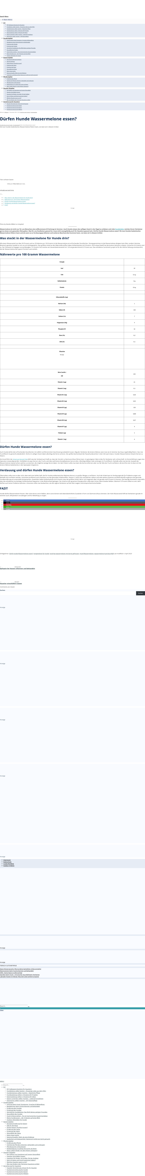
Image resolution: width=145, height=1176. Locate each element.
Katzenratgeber (8, 57)
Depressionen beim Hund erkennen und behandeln (17, 971)
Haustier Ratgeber (8, 88)
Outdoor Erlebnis (8, 866)
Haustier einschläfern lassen (13, 92)
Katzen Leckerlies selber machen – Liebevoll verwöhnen (20, 34)
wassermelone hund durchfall (104, 554)
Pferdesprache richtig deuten (13, 82)
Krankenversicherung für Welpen (14, 109)
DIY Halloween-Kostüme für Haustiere (15, 25)
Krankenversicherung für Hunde (14, 105)
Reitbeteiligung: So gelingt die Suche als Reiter (17, 84)
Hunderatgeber (8, 38)
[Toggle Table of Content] (1, 194)
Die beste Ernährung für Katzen (14, 59)
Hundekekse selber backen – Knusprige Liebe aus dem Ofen (21, 27)
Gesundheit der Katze (12, 69)
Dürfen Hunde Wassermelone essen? (15, 201)
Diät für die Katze (11, 61)
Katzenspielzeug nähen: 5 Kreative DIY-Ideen (17, 32)
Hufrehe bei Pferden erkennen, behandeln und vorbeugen (20, 80)
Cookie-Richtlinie (8, 864)
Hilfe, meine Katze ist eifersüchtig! (11, 973)
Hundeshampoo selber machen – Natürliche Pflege (18, 29)
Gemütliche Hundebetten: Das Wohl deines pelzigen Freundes (21, 48)
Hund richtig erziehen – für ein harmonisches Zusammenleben (21, 52)
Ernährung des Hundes (12, 44)
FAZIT (6, 205)
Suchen (2, 590)
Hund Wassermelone (87, 554)
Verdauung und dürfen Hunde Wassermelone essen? (20, 203)
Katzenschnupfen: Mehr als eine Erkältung (16, 73)
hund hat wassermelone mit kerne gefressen (64, 554)
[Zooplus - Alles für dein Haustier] (72, 552)
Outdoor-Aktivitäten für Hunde (14, 55)
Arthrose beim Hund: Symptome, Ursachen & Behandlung (20, 40)
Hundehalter (119, 229)
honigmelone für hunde (41, 554)
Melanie (6, 112)
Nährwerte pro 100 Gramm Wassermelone (17, 199)
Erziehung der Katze (11, 67)
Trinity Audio (16, 183)
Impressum (7, 860)
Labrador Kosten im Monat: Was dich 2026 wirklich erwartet (19, 977)
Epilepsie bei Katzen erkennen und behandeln (17, 568)
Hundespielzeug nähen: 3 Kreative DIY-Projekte (18, 30)
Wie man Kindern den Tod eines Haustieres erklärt (18, 100)
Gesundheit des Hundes (12, 50)
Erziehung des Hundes (12, 46)
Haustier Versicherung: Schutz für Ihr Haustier (17, 103)
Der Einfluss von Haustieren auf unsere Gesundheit (19, 90)
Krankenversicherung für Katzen (14, 107)
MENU (2, 1081)
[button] (0, 19)
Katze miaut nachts (11, 71)
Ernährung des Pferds (12, 78)
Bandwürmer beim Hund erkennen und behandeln (18, 42)
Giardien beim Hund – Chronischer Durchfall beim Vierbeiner (20, 975)
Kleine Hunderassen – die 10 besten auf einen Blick (18, 53)
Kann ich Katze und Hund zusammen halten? (17, 96)
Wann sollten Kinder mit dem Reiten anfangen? (17, 86)
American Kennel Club (20, 459)
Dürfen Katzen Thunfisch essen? (14, 63)
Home (1, 125)
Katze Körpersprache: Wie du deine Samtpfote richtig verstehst (20, 969)
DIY (4, 23)
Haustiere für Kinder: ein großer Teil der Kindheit (18, 94)
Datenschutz (7, 862)
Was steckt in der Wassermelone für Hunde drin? (19, 198)
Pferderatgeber (8, 77)
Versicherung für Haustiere (11, 102)
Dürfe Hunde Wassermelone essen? (21, 554)
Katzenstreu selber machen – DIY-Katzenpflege (18, 36)
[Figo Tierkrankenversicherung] (72, 221)
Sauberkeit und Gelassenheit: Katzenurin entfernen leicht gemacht (22, 75)
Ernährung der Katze (11, 65)
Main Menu (7, 20)
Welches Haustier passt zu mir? (14, 98)
